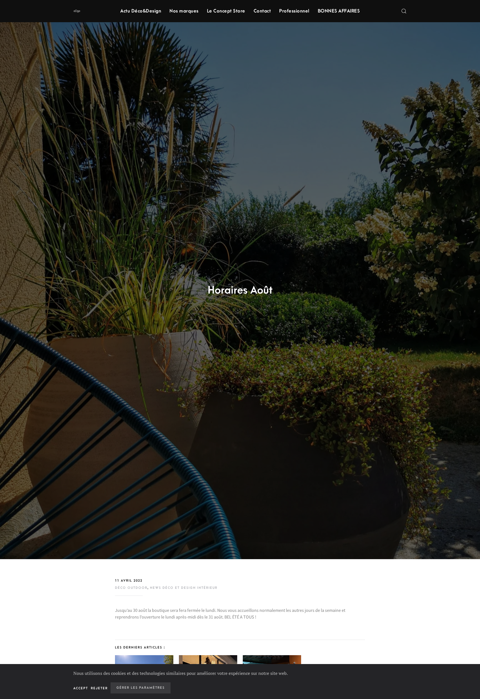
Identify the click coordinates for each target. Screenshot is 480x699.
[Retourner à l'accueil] (76, 11)
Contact (262, 11)
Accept (80, 688)
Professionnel (294, 11)
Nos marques (184, 11)
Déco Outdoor (131, 588)
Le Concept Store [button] (226, 11)
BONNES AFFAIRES (339, 11)
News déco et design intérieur (184, 588)
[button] (404, 11)
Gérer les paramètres (140, 688)
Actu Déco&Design (140, 11)
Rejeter (99, 688)
